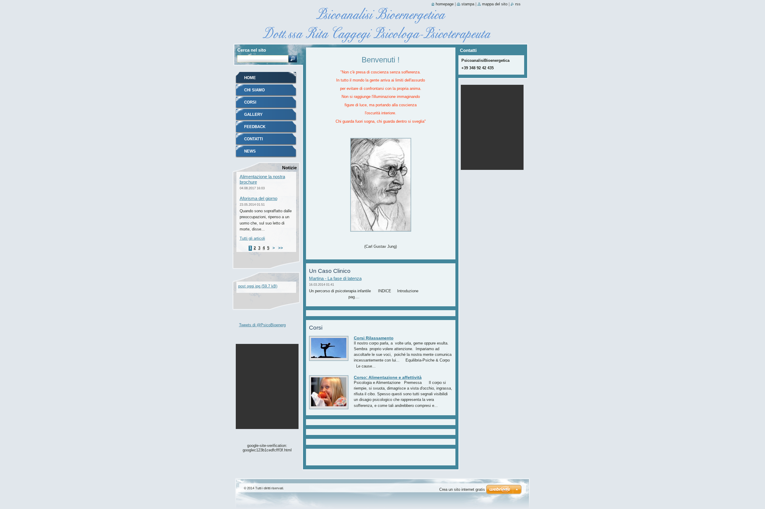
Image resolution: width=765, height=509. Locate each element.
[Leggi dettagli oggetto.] (329, 358)
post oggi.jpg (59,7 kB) (257, 286)
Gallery (253, 114)
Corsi (250, 102)
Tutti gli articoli (252, 238)
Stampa (467, 4)
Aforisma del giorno (258, 198)
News (250, 151)
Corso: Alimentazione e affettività (388, 377)
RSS (518, 4)
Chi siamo (254, 90)
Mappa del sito (494, 4)
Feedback (254, 126)
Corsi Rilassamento (374, 338)
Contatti (253, 139)
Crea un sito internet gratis (462, 489)
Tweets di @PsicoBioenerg (262, 325)
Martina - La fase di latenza (335, 278)
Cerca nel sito (251, 50)
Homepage (445, 4)
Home (250, 78)
